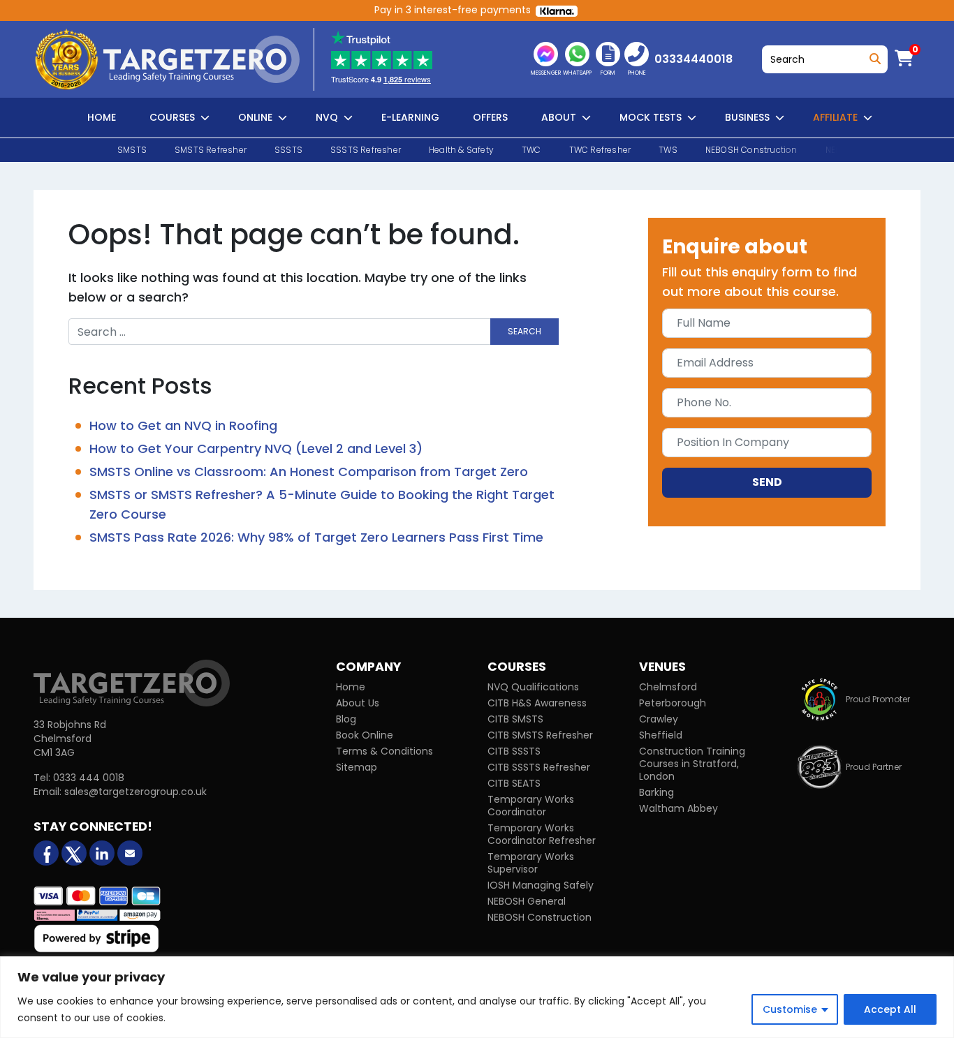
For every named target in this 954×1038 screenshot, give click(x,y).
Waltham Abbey (678, 808)
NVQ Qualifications (533, 687)
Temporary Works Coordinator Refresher (541, 834)
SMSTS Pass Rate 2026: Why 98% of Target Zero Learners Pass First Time (316, 537)
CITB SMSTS (515, 719)
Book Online (364, 735)
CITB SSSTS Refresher (538, 767)
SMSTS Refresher (211, 150)
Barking (656, 792)
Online (255, 117)
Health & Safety (461, 150)
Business (747, 117)
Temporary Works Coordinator (530, 805)
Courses (172, 117)
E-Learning (410, 117)
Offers (490, 117)
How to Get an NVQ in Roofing (183, 425)
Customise (790, 1009)
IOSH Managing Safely (540, 885)
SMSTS (132, 150)
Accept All (890, 1009)
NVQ (327, 117)
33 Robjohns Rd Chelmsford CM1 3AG (70, 738)
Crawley (658, 719)
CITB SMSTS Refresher (540, 735)
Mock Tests (650, 117)
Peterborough (672, 703)
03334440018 (693, 59)
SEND (767, 482)
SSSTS (288, 150)
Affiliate (835, 117)
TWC (531, 150)
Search (872, 55)
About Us (357, 703)
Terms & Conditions (384, 751)
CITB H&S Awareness (537, 703)
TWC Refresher (600, 150)
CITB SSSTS (514, 751)
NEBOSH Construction (751, 150)
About (558, 117)
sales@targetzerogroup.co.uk (135, 792)
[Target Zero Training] (132, 683)
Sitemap (356, 767)
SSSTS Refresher (365, 150)
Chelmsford (668, 687)
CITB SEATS (514, 783)
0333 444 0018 (88, 778)
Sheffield (660, 735)
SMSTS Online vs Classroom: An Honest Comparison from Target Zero (308, 471)
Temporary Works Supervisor (530, 863)
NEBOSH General (526, 901)
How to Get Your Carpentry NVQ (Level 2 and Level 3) (256, 448)
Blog (346, 719)
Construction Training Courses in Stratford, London (692, 763)
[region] (477, 997)
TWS (668, 150)
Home (101, 117)
